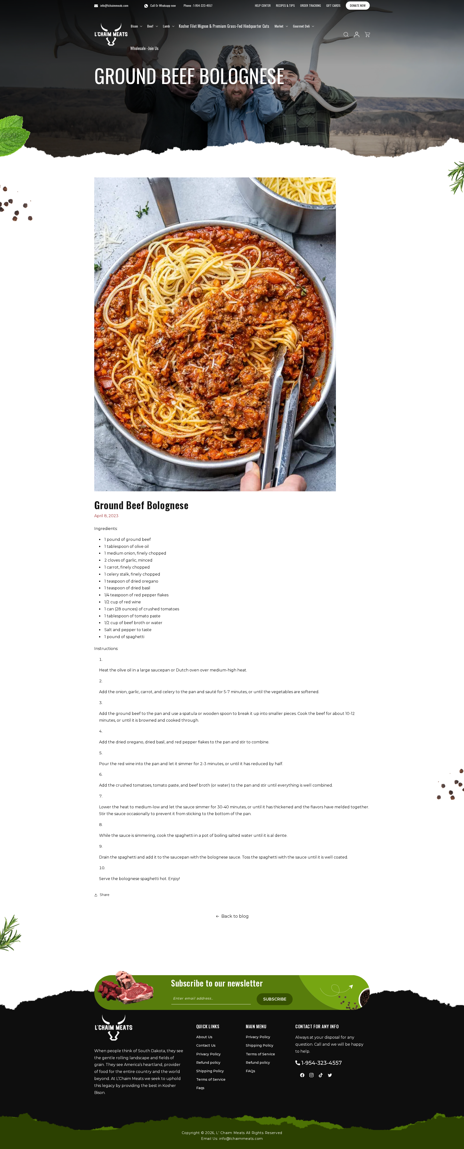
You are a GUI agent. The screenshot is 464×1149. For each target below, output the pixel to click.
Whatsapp (164, 5)
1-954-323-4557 (202, 5)
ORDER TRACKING (310, 5)
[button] (136, 26)
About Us (204, 1037)
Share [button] (104, 895)
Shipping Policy (210, 1071)
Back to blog (235, 916)
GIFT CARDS (333, 5)
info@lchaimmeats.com (241, 1138)
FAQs (250, 1071)
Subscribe (274, 999)
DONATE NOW (358, 5)
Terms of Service (210, 1079)
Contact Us (206, 1045)
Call (152, 5)
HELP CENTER (263, 5)
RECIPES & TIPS (285, 5)
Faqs (200, 1088)
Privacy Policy (208, 1054)
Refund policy (208, 1062)
